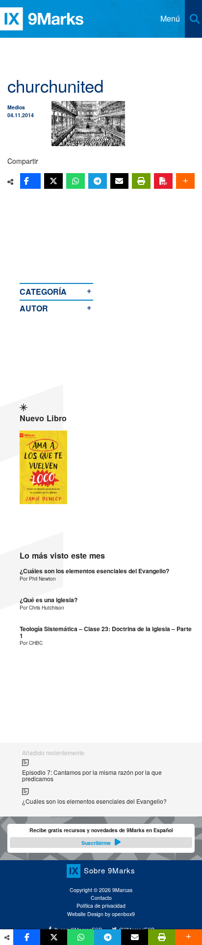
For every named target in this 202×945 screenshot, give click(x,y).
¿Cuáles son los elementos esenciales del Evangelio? (94, 571)
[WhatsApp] (75, 181)
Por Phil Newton (38, 578)
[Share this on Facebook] (30, 181)
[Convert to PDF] (163, 181)
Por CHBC (31, 642)
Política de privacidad (101, 905)
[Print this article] (141, 181)
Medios (16, 107)
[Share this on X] (53, 181)
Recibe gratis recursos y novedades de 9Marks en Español (101, 836)
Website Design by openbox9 (101, 914)
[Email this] (119, 181)
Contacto (101, 897)
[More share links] (185, 181)
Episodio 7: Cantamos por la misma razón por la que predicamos (92, 775)
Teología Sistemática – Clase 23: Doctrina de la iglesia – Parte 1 (106, 632)
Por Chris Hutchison (42, 607)
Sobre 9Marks (109, 870)
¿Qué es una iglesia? (48, 600)
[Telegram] (97, 181)
